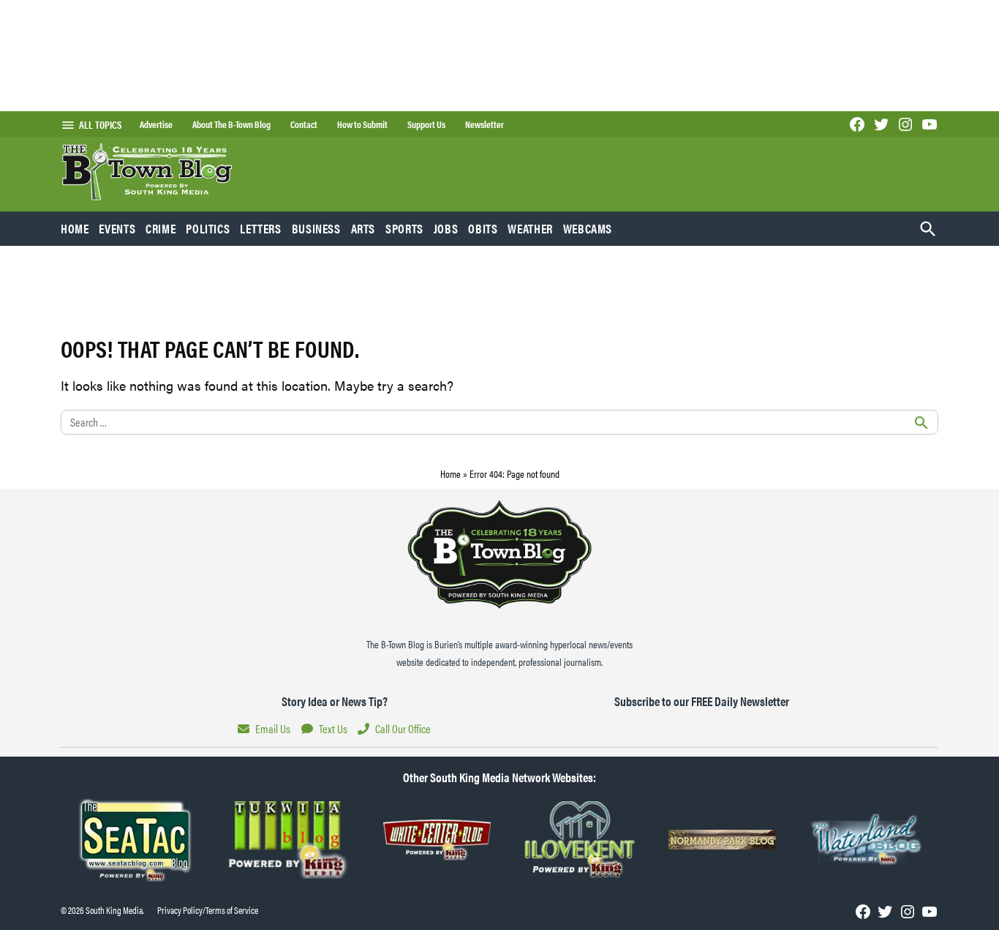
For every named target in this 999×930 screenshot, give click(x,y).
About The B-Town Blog (231, 124)
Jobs (446, 228)
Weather (530, 228)
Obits (482, 228)
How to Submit (362, 124)
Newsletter (484, 124)
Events (117, 228)
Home (75, 228)
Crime (161, 228)
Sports (404, 228)
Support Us (426, 124)
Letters (260, 228)
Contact (303, 124)
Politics (208, 228)
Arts (363, 228)
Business (316, 228)
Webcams (587, 228)
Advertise (156, 124)
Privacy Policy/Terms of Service (207, 910)
